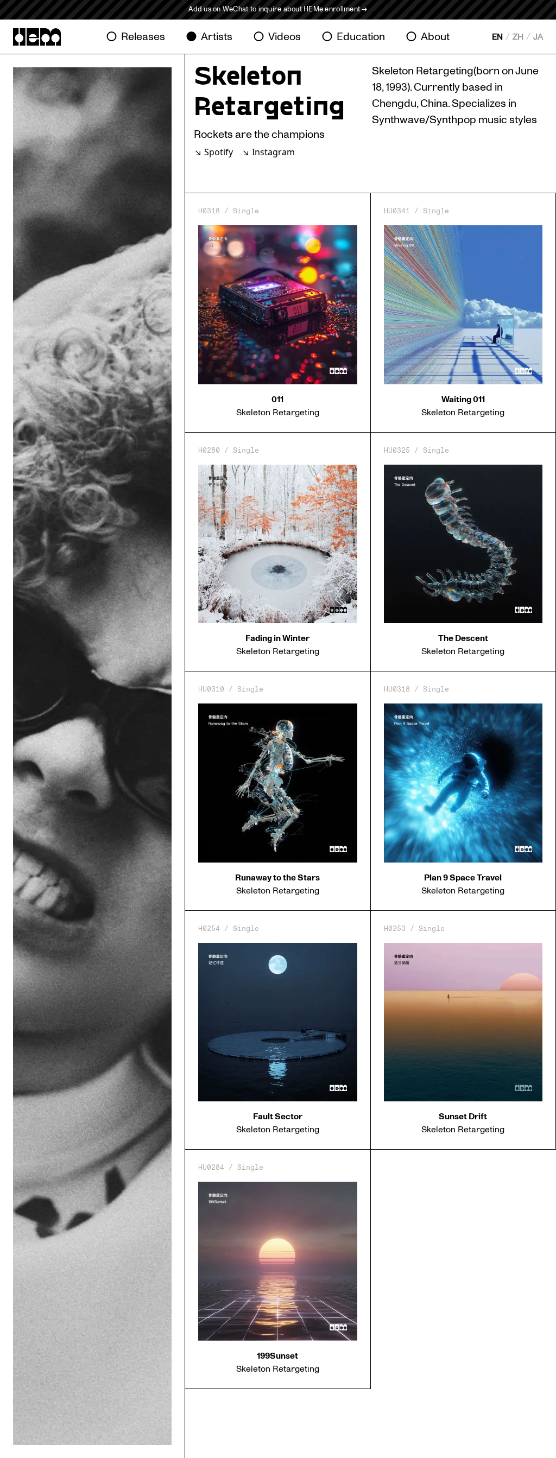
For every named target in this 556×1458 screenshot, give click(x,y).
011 (277, 399)
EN (497, 37)
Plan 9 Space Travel (463, 878)
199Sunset (277, 1356)
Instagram (273, 152)
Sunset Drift (463, 1117)
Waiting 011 (463, 399)
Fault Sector (277, 1117)
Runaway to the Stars (277, 878)
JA (538, 37)
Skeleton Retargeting (277, 413)
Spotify (218, 152)
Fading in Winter (277, 638)
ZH (518, 37)
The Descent (463, 638)
